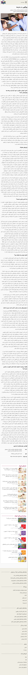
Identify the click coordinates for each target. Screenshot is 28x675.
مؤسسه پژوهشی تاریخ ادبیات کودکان (20, 590)
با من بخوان (24, 598)
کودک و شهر (24, 631)
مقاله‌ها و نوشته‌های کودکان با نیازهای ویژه (19, 580)
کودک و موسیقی (24, 636)
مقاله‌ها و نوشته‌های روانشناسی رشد (20, 575)
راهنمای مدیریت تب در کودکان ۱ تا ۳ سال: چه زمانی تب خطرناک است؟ (10, 469)
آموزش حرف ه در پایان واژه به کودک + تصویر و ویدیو (10, 551)
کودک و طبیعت (24, 634)
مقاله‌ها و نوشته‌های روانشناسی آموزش (20, 11)
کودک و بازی (24, 628)
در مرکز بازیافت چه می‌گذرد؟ (11, 518)
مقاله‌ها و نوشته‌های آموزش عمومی (20, 619)
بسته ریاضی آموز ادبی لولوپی (21, 611)
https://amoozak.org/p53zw (16, 456)
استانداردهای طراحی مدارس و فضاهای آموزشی (10, 545)
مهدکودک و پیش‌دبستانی (22, 662)
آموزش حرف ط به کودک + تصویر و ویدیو (10, 532)
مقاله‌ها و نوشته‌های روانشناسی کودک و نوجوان (18, 10)
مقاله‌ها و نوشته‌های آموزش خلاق (21, 616)
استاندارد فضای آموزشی (12, 557)
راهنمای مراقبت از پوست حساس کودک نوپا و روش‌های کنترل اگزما (10, 482)
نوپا (26, 659)
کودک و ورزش (24, 639)
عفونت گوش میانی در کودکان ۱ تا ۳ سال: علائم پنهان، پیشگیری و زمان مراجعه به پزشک (9, 488)
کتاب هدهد (24, 600)
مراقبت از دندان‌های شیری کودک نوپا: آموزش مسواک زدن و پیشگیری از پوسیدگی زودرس (10, 501)
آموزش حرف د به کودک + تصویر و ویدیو (10, 525)
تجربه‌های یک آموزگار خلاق (22, 614)
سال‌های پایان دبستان (23, 667)
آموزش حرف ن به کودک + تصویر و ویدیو (10, 538)
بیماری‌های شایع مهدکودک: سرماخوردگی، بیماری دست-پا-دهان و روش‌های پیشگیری (10, 495)
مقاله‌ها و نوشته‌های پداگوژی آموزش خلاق (19, 621)
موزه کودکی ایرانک (23, 592)
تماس (26, 647)
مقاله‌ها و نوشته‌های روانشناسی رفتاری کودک (18, 578)
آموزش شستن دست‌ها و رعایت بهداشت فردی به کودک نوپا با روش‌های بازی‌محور (9, 475)
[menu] (26, 2)
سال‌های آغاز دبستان (23, 665)
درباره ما (25, 650)
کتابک (26, 595)
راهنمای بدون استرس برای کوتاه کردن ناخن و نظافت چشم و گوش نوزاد (10, 508)
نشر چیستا (25, 603)
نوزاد (26, 657)
